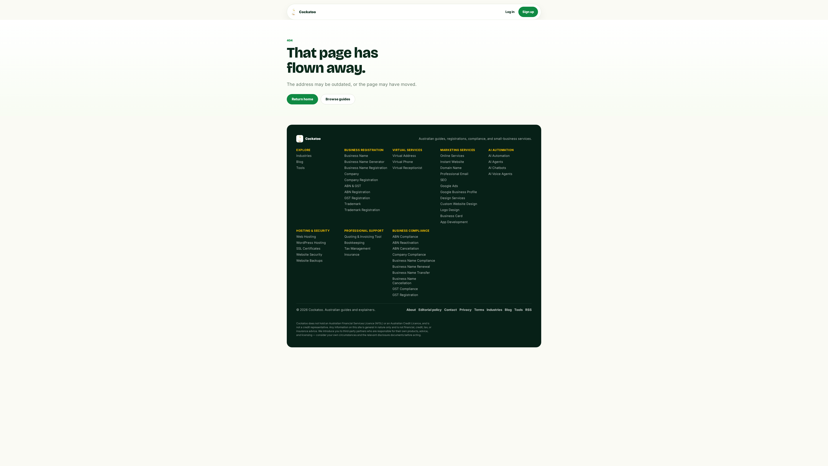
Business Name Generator (364, 162)
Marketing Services (457, 150)
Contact (450, 310)
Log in (509, 12)
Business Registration (364, 150)
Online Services (452, 156)
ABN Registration (357, 192)
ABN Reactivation (405, 243)
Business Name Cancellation (404, 281)
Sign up (528, 12)
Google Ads (449, 186)
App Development (454, 222)
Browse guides (338, 99)
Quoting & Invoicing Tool (362, 237)
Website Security (309, 255)
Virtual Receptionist (407, 168)
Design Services (452, 198)
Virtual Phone (402, 162)
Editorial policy (430, 310)
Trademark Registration (362, 210)
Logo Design (449, 210)
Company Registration (361, 180)
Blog (299, 162)
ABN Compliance (405, 237)
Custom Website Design (458, 204)
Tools (300, 168)
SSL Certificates (308, 248)
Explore (303, 150)
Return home (302, 99)
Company (351, 174)
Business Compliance (411, 230)
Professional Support (364, 230)
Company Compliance (409, 255)
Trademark (352, 204)
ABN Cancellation (405, 248)
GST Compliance (405, 289)
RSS (528, 310)
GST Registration (357, 198)
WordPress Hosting (311, 243)
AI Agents (495, 162)
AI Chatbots (497, 168)
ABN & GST (352, 186)
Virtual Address (404, 156)
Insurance (351, 255)
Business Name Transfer (411, 273)
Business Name (356, 156)
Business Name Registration (365, 168)
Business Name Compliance (413, 261)
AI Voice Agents (500, 174)
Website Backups (309, 261)
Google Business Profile (458, 192)
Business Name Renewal (411, 267)
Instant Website (452, 162)
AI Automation (501, 150)
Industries (304, 156)
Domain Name (451, 168)
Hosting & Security (313, 230)
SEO (443, 180)
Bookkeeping (354, 243)
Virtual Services (407, 150)
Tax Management (357, 248)
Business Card (451, 216)
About (411, 310)
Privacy (465, 310)
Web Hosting (306, 237)
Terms (479, 310)
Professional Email (454, 174)
